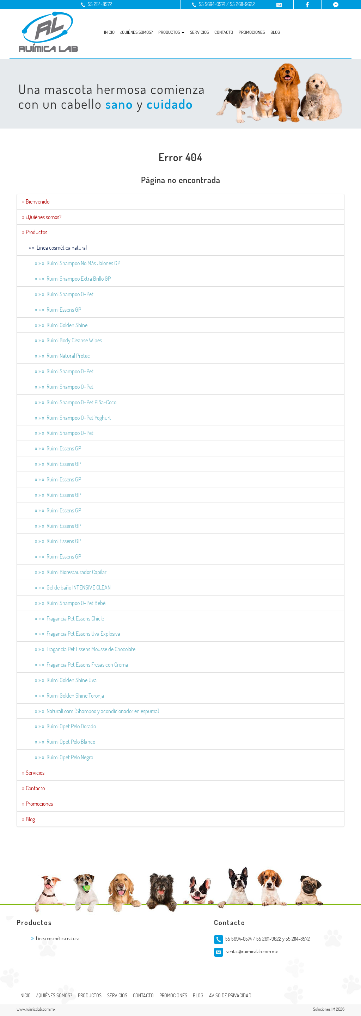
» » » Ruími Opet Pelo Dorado (59, 726)
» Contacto (33, 788)
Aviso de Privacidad (230, 995)
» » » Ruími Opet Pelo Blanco (58, 741)
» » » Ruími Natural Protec (56, 355)
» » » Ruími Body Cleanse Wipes (62, 340)
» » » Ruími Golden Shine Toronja (63, 695)
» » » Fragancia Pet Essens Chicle (63, 618)
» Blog (28, 819)
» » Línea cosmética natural (54, 247)
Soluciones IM (324, 1009)
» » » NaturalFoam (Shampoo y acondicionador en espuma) (90, 711)
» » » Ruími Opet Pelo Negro (57, 757)
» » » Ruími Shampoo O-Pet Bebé (63, 602)
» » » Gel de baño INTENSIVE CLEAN (66, 587)
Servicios (199, 32)
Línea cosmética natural (58, 938)
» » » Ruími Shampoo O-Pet (57, 294)
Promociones (252, 32)
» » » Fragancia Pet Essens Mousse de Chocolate (78, 649)
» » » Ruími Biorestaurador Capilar (64, 571)
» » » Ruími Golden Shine (54, 325)
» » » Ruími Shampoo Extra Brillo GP (66, 278)
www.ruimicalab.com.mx (36, 1009)
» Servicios (33, 772)
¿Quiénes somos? (136, 32)
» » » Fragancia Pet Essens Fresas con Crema (75, 664)
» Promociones (37, 803)
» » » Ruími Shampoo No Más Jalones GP (71, 263)
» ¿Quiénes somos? (41, 216)
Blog (275, 32)
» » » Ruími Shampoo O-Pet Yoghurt (66, 417)
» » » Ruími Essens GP (51, 309)
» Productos (34, 232)
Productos (90, 995)
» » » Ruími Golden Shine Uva (59, 680)
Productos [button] (169, 32)
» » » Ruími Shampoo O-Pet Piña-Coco (69, 402)
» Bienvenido (35, 201)
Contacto (223, 32)
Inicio (109, 32)
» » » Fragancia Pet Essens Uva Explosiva (71, 633)
